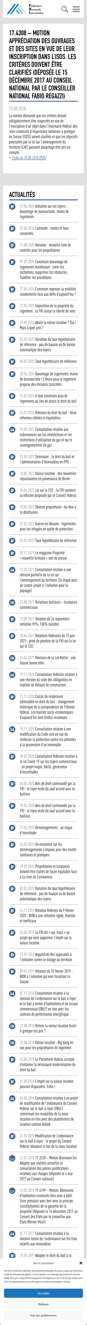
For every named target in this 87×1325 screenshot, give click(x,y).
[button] (81, 1263)
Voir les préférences (43, 1315)
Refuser (43, 1304)
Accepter (44, 1293)
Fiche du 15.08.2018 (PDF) (29, 157)
